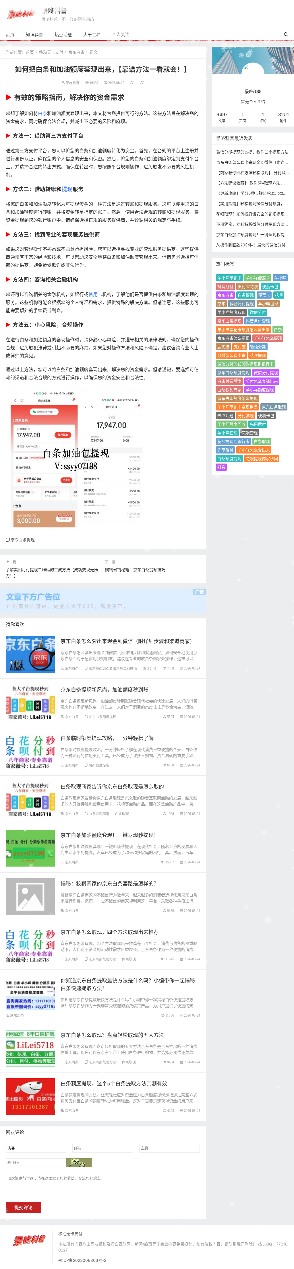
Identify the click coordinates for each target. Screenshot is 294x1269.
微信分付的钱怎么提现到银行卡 (245, 363)
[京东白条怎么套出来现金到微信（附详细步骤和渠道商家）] (30, 653)
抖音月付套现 (258, 320)
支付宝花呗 (248, 286)
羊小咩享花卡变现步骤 (237, 406)
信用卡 (95, 294)
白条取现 (122, 813)
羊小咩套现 (227, 432)
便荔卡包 (270, 286)
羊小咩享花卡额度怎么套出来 (243, 329)
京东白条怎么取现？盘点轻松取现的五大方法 (112, 1035)
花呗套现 (250, 432)
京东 (221, 303)
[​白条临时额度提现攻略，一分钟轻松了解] (30, 750)
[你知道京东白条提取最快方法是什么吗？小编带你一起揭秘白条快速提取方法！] (30, 993)
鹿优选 (223, 346)
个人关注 (120, 34)
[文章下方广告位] (103, 597)
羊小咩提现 (268, 303)
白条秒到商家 (229, 389)
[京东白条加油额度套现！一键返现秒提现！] (30, 847)
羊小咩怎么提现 (268, 338)
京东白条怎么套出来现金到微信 (113, 668)
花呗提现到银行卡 (233, 441)
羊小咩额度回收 (231, 424)
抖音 (221, 467)
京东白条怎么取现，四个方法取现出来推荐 (110, 932)
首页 (10, 34)
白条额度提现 (99, 765)
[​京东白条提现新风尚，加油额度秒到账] (30, 702)
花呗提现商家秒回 (262, 458)
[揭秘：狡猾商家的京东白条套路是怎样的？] (30, 896)
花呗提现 (258, 355)
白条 (42, 113)
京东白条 (76, 52)
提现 (67, 189)
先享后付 (225, 449)
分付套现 (246, 415)
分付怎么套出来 (231, 355)
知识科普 (34, 34)
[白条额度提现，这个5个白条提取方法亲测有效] (30, 1096)
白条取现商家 (99, 813)
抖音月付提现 (242, 303)
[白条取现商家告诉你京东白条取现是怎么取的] (30, 799)
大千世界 (91, 34)
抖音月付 (225, 286)
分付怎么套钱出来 (262, 381)
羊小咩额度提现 (260, 389)
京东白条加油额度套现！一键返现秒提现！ (110, 835)
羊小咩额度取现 (231, 312)
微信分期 (258, 346)
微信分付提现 (266, 372)
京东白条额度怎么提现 (237, 398)
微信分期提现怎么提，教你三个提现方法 (252, 151)
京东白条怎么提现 (233, 338)
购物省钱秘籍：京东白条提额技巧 (135, 569)
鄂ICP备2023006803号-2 (82, 1260)
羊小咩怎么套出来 (254, 449)
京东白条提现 (23, 540)
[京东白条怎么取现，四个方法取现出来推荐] (30, 944)
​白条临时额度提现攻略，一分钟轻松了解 (107, 738)
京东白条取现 (274, 406)
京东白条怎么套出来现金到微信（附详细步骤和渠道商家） (128, 641)
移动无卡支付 (51, 52)
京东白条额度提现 (102, 717)
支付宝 (240, 346)
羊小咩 (280, 277)
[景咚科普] (21, 13)
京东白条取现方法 (102, 959)
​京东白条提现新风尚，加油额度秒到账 (104, 690)
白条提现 (246, 295)
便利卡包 (266, 415)
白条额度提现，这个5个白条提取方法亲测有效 (114, 1084)
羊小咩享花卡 (229, 277)
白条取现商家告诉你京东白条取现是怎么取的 (112, 787)
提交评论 (23, 1207)
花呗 (279, 295)
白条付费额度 (229, 381)
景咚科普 (54, 10)
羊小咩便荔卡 (258, 277)
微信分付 (149, 668)
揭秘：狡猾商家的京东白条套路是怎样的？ (110, 884)
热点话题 (63, 34)
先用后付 (258, 424)
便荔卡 (264, 295)
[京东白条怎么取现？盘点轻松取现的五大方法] (30, 1047)
